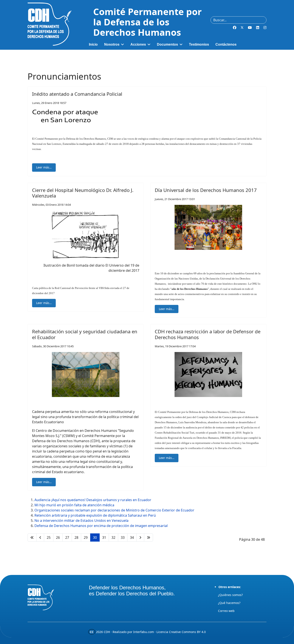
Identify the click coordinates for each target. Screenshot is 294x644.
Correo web (226, 611)
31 (104, 537)
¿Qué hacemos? (229, 603)
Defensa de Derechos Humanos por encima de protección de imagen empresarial (101, 525)
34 (132, 537)
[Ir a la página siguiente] (140, 537)
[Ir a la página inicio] (32, 537)
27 (67, 537)
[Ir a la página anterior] (40, 537)
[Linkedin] (257, 27)
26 (58, 537)
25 (49, 537)
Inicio (93, 44)
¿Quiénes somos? (230, 595)
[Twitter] (242, 27)
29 (86, 537)
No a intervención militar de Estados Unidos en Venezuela (81, 520)
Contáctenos (226, 44)
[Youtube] (250, 27)
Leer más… (44, 167)
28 (76, 537)
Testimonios (199, 44)
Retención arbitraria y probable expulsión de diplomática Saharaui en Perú (95, 515)
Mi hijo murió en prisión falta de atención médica (74, 505)
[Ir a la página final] (148, 537)
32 (113, 537)
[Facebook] (234, 27)
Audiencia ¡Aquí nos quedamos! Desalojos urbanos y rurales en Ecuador (92, 499)
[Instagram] (264, 27)
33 (123, 537)
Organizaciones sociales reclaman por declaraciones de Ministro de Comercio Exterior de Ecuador (114, 510)
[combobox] (238, 20)
